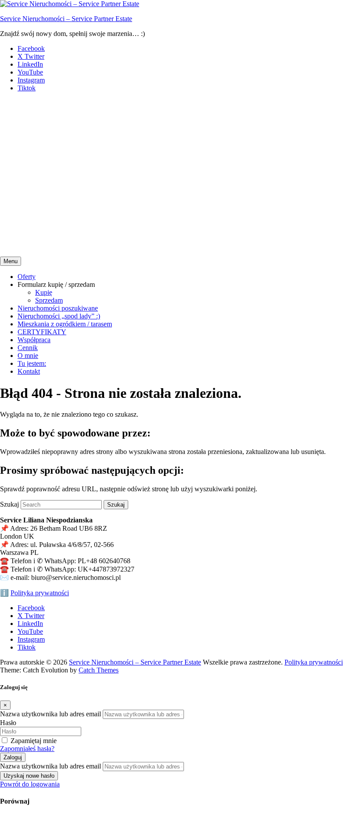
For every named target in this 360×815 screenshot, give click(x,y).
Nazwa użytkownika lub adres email (50, 714)
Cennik (28, 347)
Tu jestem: (32, 363)
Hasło (8, 722)
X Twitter (31, 56)
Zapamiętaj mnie (34, 740)
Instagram (31, 80)
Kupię (43, 292)
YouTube (30, 72)
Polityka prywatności (40, 593)
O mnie (28, 355)
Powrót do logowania (30, 784)
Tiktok (27, 88)
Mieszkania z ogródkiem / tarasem (65, 324)
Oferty (27, 276)
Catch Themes (99, 670)
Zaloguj (13, 757)
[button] (180, 226)
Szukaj (9, 504)
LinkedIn (30, 64)
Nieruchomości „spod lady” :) (59, 316)
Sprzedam (49, 300)
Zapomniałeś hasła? (27, 748)
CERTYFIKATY (42, 332)
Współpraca (34, 339)
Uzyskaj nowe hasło (29, 775)
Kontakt (29, 371)
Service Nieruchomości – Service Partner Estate (66, 18)
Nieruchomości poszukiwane (58, 308)
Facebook (31, 48)
